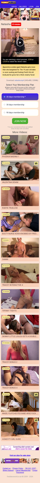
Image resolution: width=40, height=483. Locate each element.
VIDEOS (14, 7)
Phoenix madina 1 (10, 156)
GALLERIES (23, 7)
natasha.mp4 (19, 80)
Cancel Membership (23, 470)
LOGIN (31, 7)
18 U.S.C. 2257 (30, 468)
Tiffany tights (9, 311)
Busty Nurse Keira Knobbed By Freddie (20, 233)
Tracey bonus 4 (9, 388)
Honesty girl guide (11, 439)
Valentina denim (10, 182)
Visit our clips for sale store (20, 455)
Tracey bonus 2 (9, 362)
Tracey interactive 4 (12, 285)
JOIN (37, 7)
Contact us (7, 468)
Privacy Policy (17, 468)
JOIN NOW (20, 121)
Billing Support (8, 470)
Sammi (5, 259)
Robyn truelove (10, 208)
